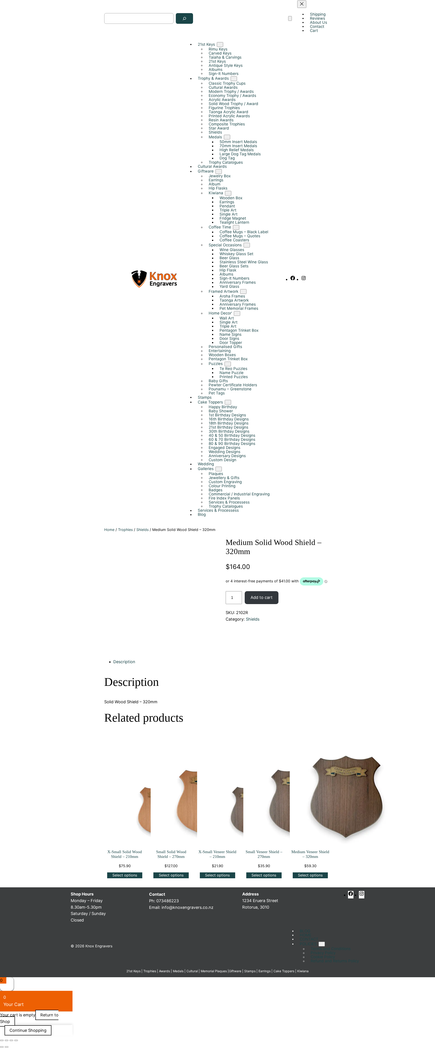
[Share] (11, 1040)
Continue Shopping (28, 1030)
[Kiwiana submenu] (228, 193)
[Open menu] (290, 18)
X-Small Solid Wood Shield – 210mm (124, 854)
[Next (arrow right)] (6, 1047)
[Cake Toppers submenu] (228, 402)
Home (109, 529)
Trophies (125, 529)
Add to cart (262, 597)
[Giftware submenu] (218, 171)
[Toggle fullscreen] (6, 1040)
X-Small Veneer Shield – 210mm (217, 854)
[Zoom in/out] (2, 1040)
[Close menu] (301, 4)
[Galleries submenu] (218, 469)
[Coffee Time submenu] (236, 227)
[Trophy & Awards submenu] (234, 78)
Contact (157, 894)
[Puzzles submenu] (228, 364)
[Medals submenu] (227, 137)
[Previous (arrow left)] (2, 1047)
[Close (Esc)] (16, 1040)
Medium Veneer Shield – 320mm (310, 854)
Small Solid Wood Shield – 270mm (171, 854)
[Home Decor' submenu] (237, 313)
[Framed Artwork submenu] (243, 291)
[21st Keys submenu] (220, 44)
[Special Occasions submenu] (247, 245)
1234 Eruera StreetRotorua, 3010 (260, 901)
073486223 (167, 900)
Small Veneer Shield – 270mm (264, 854)
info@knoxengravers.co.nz (187, 907)
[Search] (184, 18)
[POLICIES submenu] (322, 944)
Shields (142, 529)
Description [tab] (124, 661)
